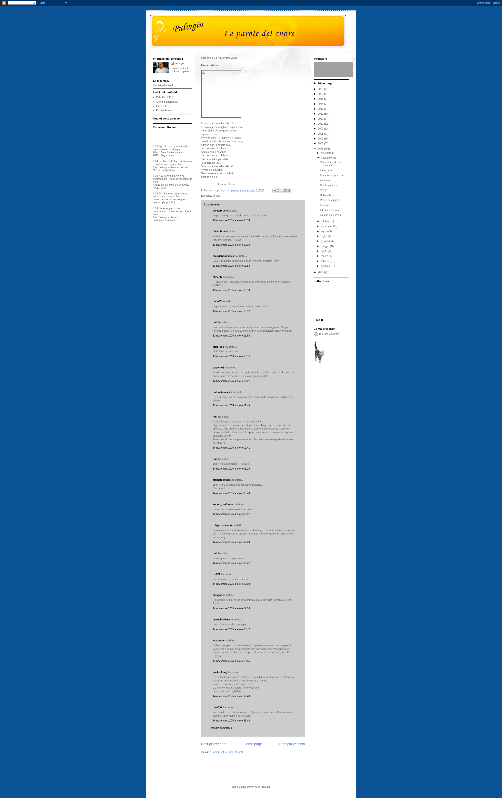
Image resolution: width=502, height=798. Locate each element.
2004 (321, 272)
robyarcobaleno (222, 525)
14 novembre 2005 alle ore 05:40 (231, 493)
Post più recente (213, 744)
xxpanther (219, 640)
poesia (216, 195)
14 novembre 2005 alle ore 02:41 (231, 447)
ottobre (325, 221)
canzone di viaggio (169, 149)
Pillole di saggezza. (331, 200)
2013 (321, 108)
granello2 (218, 367)
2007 (321, 138)
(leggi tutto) (167, 155)
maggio (325, 246)
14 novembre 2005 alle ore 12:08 (231, 583)
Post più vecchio (292, 744)
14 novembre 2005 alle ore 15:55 (231, 660)
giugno (325, 241)
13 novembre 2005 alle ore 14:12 (231, 356)
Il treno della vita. (330, 210)
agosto (325, 231)
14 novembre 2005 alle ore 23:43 (231, 720)
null (215, 322)
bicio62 (217, 301)
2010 (321, 123)
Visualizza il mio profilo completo (180, 70)
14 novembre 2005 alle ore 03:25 (231, 468)
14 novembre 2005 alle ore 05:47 (231, 514)
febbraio (326, 261)
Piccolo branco (164, 110)
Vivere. (324, 190)
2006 (321, 143)
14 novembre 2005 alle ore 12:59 (231, 608)
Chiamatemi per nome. (333, 175)
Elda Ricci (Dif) (164, 97)
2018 (321, 98)
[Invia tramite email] (274, 190)
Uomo (166, 193)
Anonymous (170, 208)
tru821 (216, 574)
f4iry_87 (217, 276)
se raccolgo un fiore (172, 164)
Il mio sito (161, 106)
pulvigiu (180, 63)
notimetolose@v (223, 392)
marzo (325, 255)
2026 (321, 89)
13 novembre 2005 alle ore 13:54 (231, 335)
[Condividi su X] (282, 190)
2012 (321, 113)
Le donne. (325, 205)
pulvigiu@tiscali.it (163, 85)
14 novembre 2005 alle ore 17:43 (231, 696)
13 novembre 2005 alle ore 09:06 (231, 244)
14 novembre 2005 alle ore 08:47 (231, 563)
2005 (321, 148)
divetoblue (219, 210)
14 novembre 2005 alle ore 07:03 (231, 542)
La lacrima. (326, 170)
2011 (321, 118)
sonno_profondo (223, 504)
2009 (321, 128)
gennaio (326, 265)
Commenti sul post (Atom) (228, 752)
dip (165, 146)
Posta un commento (220, 727)
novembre (327, 157)
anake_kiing (220, 672)
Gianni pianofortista (167, 101)
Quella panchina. (329, 185)
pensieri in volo (172, 175)
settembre (327, 226)
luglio (324, 236)
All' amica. (326, 180)
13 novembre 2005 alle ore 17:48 (231, 405)
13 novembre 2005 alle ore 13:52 (231, 311)
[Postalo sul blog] (278, 190)
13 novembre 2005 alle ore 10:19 (231, 290)
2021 (321, 93)
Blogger (265, 786)
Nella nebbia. (327, 195)
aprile (324, 251)
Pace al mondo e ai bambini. (331, 164)
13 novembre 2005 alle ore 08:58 (231, 220)
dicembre (326, 152)
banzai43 (168, 161)
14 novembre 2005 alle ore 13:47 (231, 629)
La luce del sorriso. (331, 214)
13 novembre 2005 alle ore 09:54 (231, 265)
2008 (321, 133)
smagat (217, 595)
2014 (321, 103)
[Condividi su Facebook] (285, 190)
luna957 (217, 707)
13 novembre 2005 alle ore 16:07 (231, 380)
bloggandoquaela (223, 255)
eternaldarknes (222, 479)
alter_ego (218, 346)
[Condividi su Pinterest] (289, 190)
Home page (253, 744)
